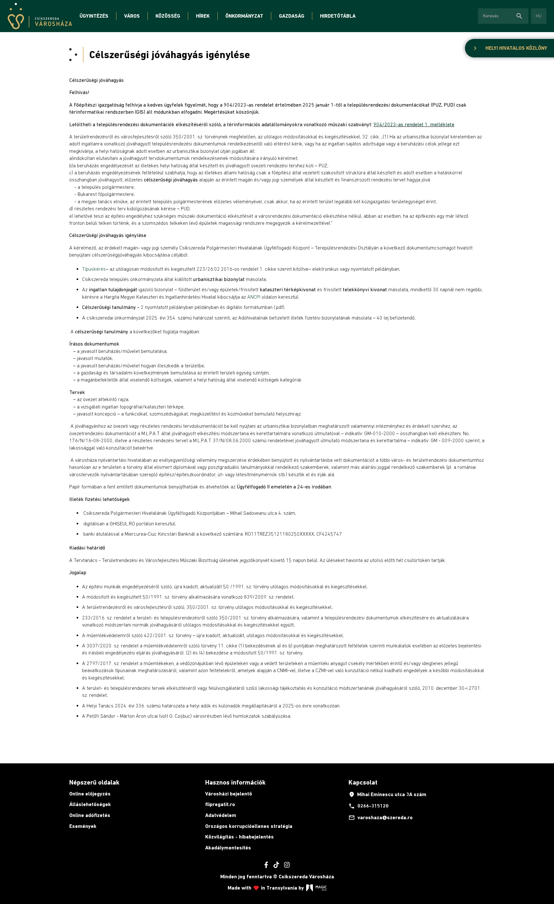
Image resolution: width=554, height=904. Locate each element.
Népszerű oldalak (94, 782)
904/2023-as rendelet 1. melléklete (414, 124)
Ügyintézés (94, 16)
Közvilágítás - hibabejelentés (239, 837)
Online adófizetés (89, 815)
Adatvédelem (220, 815)
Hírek (203, 16)
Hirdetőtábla (338, 16)
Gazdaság (291, 16)
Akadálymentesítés (228, 848)
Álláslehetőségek (90, 804)
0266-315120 (368, 806)
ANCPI (253, 297)
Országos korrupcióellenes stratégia (248, 826)
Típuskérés (94, 269)
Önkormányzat (244, 16)
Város (132, 16)
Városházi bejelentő (228, 794)
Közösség (167, 16)
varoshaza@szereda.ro (380, 817)
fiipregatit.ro (220, 804)
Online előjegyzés (90, 794)
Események (83, 826)
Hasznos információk (235, 782)
